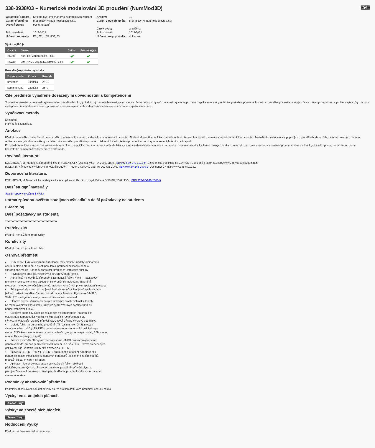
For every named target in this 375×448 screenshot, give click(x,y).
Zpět (365, 7)
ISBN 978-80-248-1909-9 (133, 166)
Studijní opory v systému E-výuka (24, 193)
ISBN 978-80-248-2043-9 (146, 180)
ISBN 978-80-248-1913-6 (131, 162)
